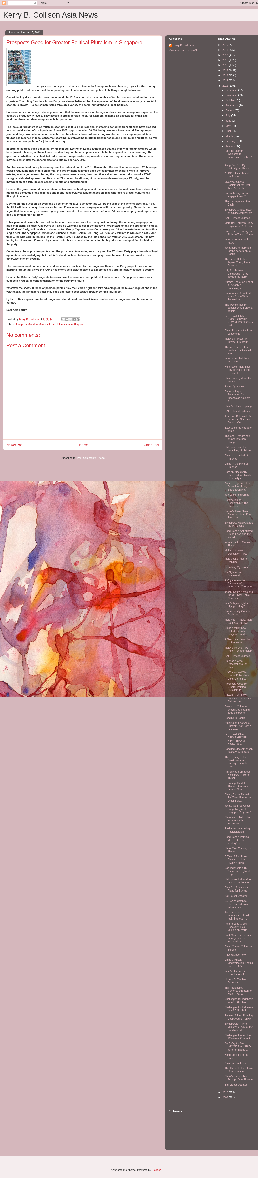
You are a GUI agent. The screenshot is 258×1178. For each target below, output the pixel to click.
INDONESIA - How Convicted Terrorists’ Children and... (238, 698)
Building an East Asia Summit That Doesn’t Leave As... (238, 726)
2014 (225, 70)
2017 (225, 55)
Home (83, 445)
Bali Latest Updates (236, 895)
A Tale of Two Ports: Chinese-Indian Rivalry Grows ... (236, 859)
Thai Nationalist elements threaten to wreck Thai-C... (238, 990)
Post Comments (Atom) (91, 457)
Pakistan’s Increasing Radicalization (237, 830)
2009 (225, 1097)
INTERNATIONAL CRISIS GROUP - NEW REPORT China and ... (239, 320)
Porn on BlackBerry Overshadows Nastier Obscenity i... (239, 475)
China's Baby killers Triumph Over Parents (239, 1078)
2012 (225, 80)
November (232, 95)
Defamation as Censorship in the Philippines (236, 503)
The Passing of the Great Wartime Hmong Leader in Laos (236, 762)
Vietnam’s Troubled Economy (236, 981)
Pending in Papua (235, 717)
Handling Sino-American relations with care (239, 750)
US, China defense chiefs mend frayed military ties (237, 904)
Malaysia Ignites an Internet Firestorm (236, 340)
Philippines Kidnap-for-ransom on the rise (238, 881)
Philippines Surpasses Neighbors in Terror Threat (238, 774)
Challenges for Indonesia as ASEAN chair (239, 1000)
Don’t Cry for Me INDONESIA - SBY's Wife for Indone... (238, 1046)
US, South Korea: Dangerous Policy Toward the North (236, 273)
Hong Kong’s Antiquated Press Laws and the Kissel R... (239, 534)
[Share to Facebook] (74, 319)
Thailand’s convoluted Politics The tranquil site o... (238, 350)
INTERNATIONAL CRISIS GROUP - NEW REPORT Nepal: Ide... (236, 739)
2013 (225, 75)
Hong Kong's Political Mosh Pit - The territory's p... (237, 840)
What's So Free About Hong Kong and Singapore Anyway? (238, 809)
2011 (225, 85)
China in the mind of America (236, 457)
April (229, 130)
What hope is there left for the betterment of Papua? (238, 250)
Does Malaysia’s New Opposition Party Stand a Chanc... (237, 486)
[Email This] (63, 319)
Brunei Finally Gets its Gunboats (238, 613)
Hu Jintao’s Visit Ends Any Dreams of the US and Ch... (238, 370)
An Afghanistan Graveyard (233, 574)
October (231, 100)
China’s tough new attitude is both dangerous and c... (237, 631)
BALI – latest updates (237, 217)
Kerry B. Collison (183, 45)
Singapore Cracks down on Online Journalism (238, 211)
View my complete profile (183, 50)
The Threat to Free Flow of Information (239, 1070)
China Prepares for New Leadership (238, 332)
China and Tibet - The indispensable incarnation (237, 820)
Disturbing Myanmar (236, 567)
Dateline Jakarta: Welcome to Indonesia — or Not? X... (238, 155)
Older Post (151, 445)
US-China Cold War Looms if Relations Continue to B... (237, 675)
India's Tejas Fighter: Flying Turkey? (237, 605)
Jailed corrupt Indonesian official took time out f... (237, 915)
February (231, 141)
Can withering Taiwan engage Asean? (237, 195)
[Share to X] (71, 319)
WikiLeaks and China (237, 494)
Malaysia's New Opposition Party (236, 552)
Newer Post (14, 445)
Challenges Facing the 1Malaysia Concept (238, 1037)
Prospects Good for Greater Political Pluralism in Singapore (50, 324)
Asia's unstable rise (236, 1063)
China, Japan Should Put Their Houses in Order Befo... (238, 797)
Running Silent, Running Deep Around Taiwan (239, 1017)
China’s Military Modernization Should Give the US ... (239, 962)
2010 (225, 1092)
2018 (225, 49)
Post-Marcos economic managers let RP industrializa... (238, 938)
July (228, 115)
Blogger (156, 1169)
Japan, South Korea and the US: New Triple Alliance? (239, 595)
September (232, 105)
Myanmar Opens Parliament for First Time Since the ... (237, 185)
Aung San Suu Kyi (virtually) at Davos (237, 167)
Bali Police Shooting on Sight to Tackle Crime (239, 233)
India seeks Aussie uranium (236, 560)
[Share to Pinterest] (78, 319)
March (230, 136)
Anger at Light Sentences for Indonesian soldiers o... (237, 396)
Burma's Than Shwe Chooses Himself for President (238, 514)
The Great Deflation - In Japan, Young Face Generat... (238, 262)
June (229, 120)
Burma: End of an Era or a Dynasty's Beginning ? (239, 285)
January (231, 146)
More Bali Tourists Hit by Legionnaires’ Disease (239, 224)
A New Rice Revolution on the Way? (238, 641)
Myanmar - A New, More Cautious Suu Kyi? (238, 621)
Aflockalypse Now (235, 954)
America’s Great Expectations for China (236, 664)
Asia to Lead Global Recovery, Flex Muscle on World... (237, 926)
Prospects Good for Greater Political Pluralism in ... (236, 686)
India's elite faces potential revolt (235, 973)
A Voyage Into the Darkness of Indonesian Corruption (239, 583)
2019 (225, 44)
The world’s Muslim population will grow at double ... (239, 307)
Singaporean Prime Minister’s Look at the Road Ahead (239, 1027)
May (228, 125)
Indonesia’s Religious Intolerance (237, 360)
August (230, 110)
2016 (225, 60)
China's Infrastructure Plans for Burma (237, 889)
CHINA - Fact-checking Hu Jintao (238, 175)
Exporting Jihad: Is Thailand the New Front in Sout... (236, 786)
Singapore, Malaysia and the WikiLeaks (239, 524)
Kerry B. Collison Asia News (50, 15)
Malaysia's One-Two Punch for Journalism (238, 649)
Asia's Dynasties (234, 386)
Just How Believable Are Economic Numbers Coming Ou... (239, 419)
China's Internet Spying (238, 406)
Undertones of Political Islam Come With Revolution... (238, 296)
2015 (225, 65)
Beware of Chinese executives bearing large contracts (237, 709)
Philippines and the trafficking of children (238, 449)
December (232, 90)
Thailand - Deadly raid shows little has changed (237, 439)
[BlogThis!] (67, 319)
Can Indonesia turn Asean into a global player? (237, 871)
